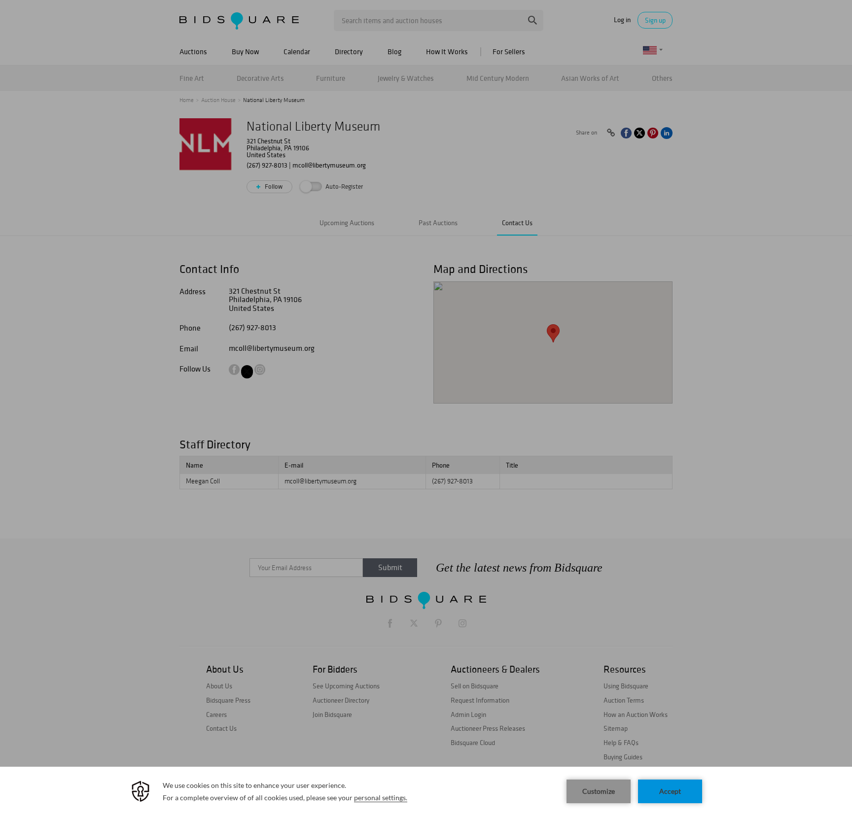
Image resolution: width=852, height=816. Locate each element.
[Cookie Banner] (426, 791)
